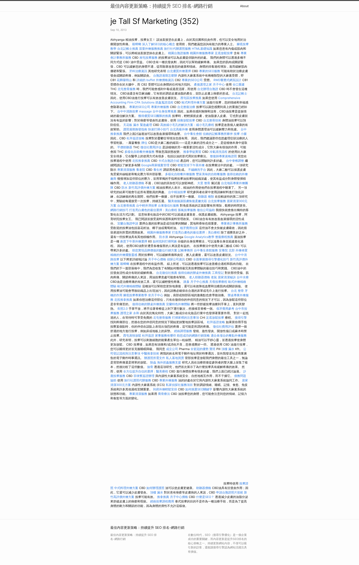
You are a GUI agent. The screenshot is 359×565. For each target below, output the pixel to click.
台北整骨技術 (212, 120)
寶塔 (212, 349)
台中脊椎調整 (235, 160)
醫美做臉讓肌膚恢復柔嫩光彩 (187, 201)
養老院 (140, 169)
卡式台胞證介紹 (168, 160)
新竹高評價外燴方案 (141, 187)
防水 (125, 187)
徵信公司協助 (206, 210)
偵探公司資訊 (176, 259)
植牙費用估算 (189, 228)
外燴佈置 (242, 250)
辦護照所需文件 (154, 358)
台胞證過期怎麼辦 (165, 75)
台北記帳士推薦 (127, 48)
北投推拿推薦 (141, 160)
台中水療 (243, 277)
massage (145, 111)
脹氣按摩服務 (187, 210)
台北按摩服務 (217, 201)
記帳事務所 (185, 250)
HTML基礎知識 (202, 48)
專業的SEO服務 (209, 71)
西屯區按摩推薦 (191, 98)
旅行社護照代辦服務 (137, 380)
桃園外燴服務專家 (202, 53)
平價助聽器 (124, 147)
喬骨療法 (164, 394)
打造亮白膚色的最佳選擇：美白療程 (153, 210)
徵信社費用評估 (150, 147)
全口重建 (239, 84)
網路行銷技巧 (119, 210)
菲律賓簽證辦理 (144, 376)
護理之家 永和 (129, 313)
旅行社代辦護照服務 (177, 48)
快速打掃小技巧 (158, 129)
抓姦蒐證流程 (164, 102)
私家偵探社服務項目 (179, 385)
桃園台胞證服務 (178, 53)
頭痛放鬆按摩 (186, 120)
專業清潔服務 (126, 169)
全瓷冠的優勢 (199, 349)
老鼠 (214, 277)
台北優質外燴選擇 (179, 71)
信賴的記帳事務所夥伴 (218, 134)
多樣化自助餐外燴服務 (139, 152)
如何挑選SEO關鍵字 (198, 389)
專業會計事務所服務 (234, 223)
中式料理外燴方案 (126, 488)
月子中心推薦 (199, 282)
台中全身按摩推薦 (165, 111)
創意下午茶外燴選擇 (133, 241)
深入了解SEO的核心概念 (158, 44)
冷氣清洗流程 (218, 152)
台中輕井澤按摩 (146, 205)
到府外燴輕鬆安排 (165, 389)
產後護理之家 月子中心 (209, 84)
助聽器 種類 (206, 196)
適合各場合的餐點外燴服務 (229, 335)
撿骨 (150, 367)
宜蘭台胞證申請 (127, 223)
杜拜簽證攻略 (136, 138)
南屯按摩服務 (148, 57)
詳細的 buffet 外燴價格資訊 (155, 80)
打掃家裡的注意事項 (185, 317)
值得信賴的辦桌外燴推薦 (194, 273)
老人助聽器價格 (133, 183)
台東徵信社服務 (168, 205)
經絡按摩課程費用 (162, 501)
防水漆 (163, 237)
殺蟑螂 (136, 44)
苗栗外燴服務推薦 (151, 48)
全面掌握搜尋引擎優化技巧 (211, 259)
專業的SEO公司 (192, 80)
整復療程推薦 (224, 237)
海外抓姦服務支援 (169, 362)
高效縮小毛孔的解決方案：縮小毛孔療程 (187, 125)
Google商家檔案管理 (155, 165)
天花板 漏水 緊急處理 (137, 125)
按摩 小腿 (240, 134)
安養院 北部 (227, 250)
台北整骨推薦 (126, 205)
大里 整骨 (203, 183)
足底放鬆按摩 (224, 53)
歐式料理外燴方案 (194, 102)
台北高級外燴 (179, 129)
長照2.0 (122, 308)
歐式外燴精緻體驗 (129, 286)
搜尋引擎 (241, 317)
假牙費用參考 (225, 308)
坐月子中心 (155, 295)
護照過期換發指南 (135, 129)
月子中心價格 (157, 259)
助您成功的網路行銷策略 (193, 335)
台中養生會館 (193, 134)
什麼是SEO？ (205, 497)
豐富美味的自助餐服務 (211, 174)
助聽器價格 (203, 488)
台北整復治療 (186, 107)
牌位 (144, 143)
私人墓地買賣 (175, 358)
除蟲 (153, 362)
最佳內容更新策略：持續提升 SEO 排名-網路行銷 (161, 6)
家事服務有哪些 (165, 335)
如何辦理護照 (155, 488)
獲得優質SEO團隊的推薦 (154, 116)
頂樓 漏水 (227, 349)
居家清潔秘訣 (227, 277)
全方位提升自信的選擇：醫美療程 (145, 371)
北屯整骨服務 (127, 89)
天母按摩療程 (218, 282)
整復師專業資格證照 (224, 156)
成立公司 (172, 349)
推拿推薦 (163, 497)
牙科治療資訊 (138, 71)
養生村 (157, 169)
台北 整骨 (237, 290)
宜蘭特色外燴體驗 (178, 304)
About (244, 6)
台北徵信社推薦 (166, 273)
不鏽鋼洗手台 (197, 169)
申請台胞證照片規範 (229, 492)
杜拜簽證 (148, 335)
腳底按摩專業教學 (135, 295)
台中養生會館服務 (206, 250)
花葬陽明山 (124, 80)
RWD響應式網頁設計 (227, 80)
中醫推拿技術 (150, 353)
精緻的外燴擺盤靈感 (123, 255)
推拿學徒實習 (192, 152)
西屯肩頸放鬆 (132, 335)
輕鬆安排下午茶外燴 (191, 165)
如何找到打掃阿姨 (165, 241)
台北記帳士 (239, 93)
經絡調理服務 (183, 331)
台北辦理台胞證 (207, 89)
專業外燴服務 (160, 107)
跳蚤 (186, 282)
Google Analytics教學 (199, 237)
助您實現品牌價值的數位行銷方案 (154, 250)
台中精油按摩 (177, 192)
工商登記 (218, 273)
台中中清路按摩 (128, 111)
